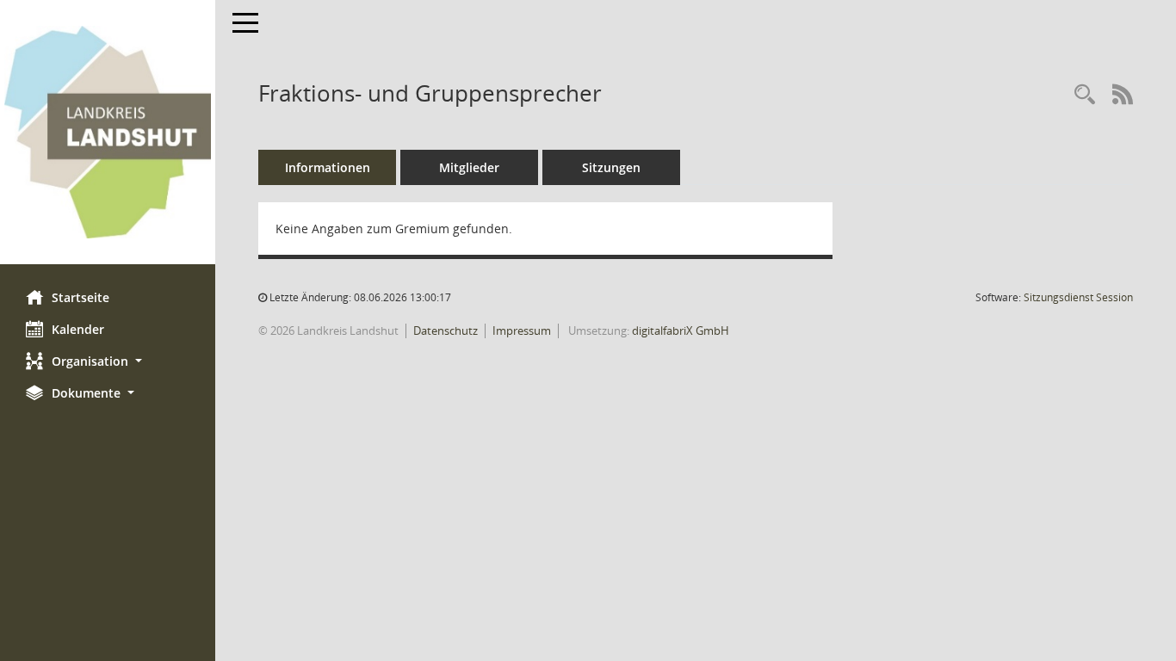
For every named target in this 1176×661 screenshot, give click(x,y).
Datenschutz (445, 330)
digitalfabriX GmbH (680, 330)
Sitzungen (611, 167)
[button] (107, 361)
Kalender (78, 329)
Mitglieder (469, 167)
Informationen (327, 167)
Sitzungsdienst (1078, 297)
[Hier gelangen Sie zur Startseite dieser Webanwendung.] (107, 132)
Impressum (521, 330)
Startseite (80, 297)
